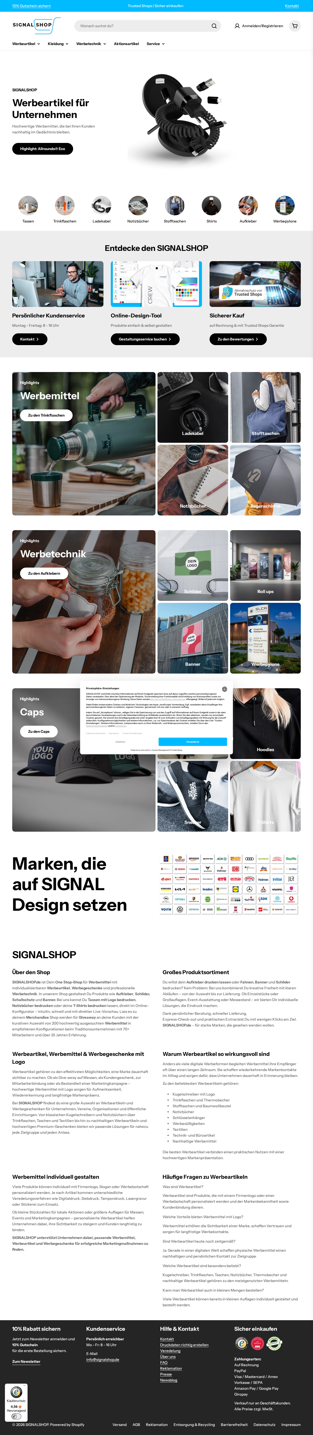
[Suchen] (214, 26)
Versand (119, 1424)
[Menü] (25, 1386)
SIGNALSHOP (36, 1424)
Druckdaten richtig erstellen (184, 1344)
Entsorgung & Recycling (194, 1424)
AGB (136, 1424)
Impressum (291, 1424)
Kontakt (292, 5)
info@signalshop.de (102, 1359)
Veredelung (170, 1350)
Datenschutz (265, 1424)
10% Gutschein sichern (31, 5)
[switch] (16, 1416)
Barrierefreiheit (234, 1424)
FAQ (164, 1362)
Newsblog (168, 1380)
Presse (166, 1374)
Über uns (168, 1356)
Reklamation (171, 1368)
